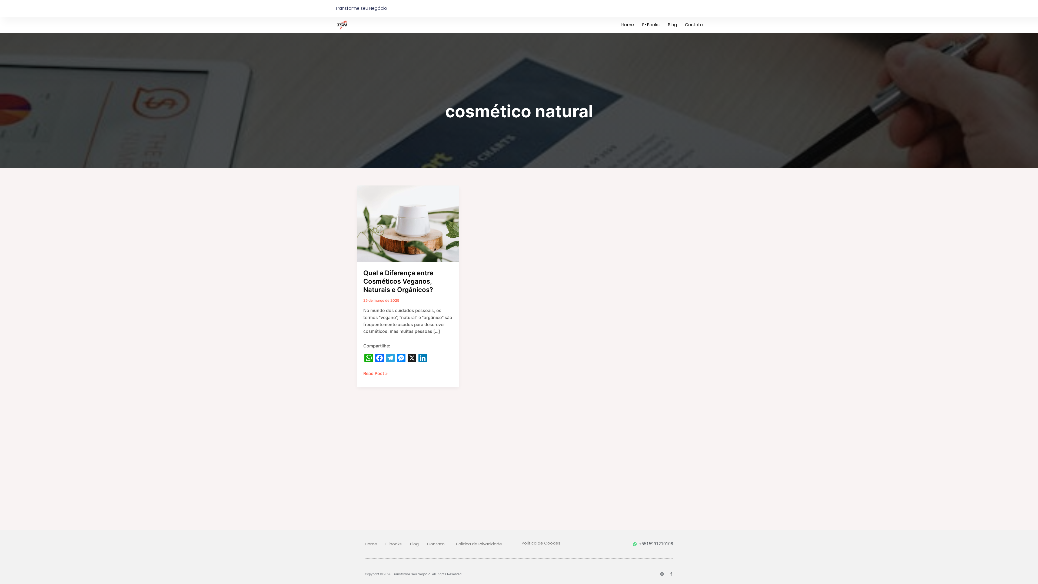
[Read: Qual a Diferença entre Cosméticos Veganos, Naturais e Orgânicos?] (408, 223)
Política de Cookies (541, 543)
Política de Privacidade (479, 544)
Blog (672, 25)
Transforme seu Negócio (361, 8)
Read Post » (375, 373)
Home (627, 25)
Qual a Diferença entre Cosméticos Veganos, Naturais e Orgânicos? (398, 281)
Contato (694, 25)
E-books (651, 25)
